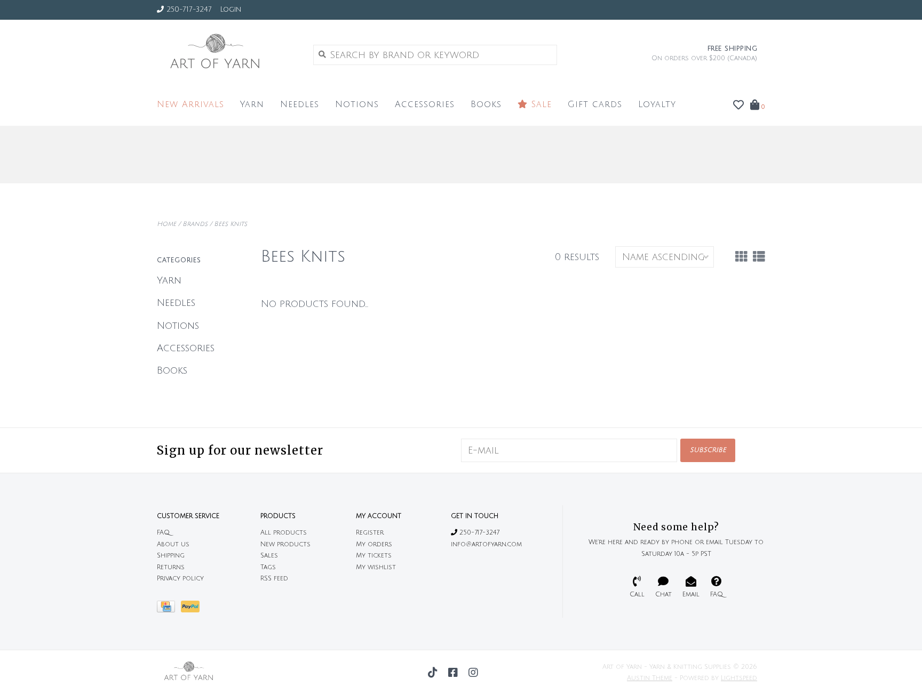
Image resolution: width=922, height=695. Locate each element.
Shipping (171, 555)
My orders (374, 544)
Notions (357, 104)
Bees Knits (230, 224)
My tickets (374, 555)
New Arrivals (190, 104)
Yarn (252, 104)
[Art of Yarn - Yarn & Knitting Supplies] (227, 54)
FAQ (163, 532)
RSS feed (274, 578)
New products (285, 544)
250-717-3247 (478, 532)
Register (370, 532)
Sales (269, 555)
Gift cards (595, 104)
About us (173, 544)
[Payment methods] (169, 609)
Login (230, 9)
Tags (268, 567)
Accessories (425, 104)
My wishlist (376, 567)
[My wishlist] (738, 105)
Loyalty (657, 104)
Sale (540, 104)
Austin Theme (649, 678)
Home (166, 224)
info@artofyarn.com (486, 544)
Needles (299, 104)
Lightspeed (739, 678)
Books (486, 104)
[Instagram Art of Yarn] (473, 672)
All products (283, 532)
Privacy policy (180, 578)
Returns (171, 567)
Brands (195, 224)
